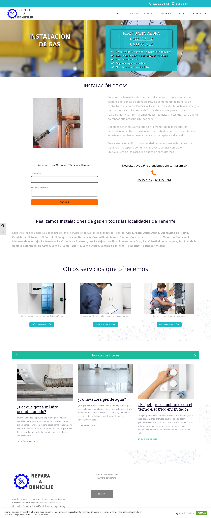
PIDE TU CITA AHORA (141, 33)
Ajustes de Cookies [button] (185, 513)
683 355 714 (163, 180)
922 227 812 (144, 180)
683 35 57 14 (183, 3)
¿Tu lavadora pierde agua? (102, 399)
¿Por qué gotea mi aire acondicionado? (37, 409)
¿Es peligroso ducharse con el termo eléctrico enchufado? (165, 407)
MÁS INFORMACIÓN (42, 324)
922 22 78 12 (160, 3)
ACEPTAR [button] (202, 513)
